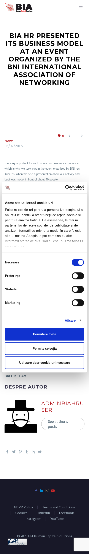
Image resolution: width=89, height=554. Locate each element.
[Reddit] (39, 451)
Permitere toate (44, 334)
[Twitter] (14, 451)
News (9, 140)
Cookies (21, 513)
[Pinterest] (20, 451)
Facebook (66, 513)
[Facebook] (7, 451)
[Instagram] (47, 490)
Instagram (33, 519)
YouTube (57, 519)
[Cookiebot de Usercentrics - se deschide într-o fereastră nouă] (65, 187)
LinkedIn (43, 513)
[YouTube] (53, 490)
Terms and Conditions (58, 507)
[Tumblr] (27, 451)
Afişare (70, 320)
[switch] (78, 275)
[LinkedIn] (33, 451)
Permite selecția (45, 348)
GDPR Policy (23, 507)
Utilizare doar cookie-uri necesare (44, 362)
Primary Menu (80, 8)
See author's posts (58, 424)
